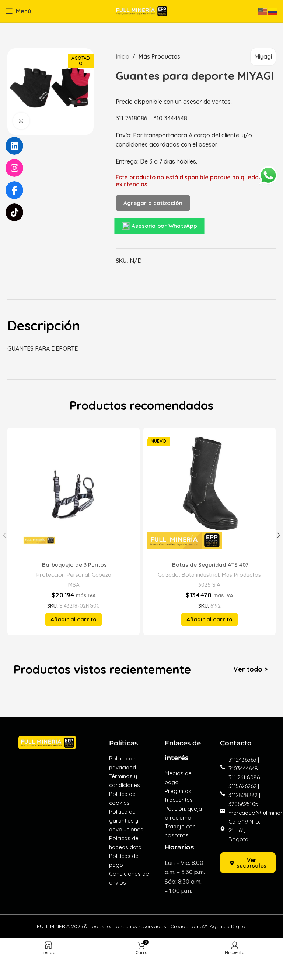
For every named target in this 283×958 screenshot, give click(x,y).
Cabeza (101, 574)
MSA (74, 584)
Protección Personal (62, 574)
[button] (73, 619)
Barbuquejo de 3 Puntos (74, 564)
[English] (263, 10)
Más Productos (159, 56)
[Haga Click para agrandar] (21, 121)
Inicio (122, 56)
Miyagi (263, 56)
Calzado (168, 574)
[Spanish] (272, 10)
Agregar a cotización (152, 202)
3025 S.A (209, 584)
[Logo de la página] (141, 10)
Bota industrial (200, 574)
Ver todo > (250, 669)
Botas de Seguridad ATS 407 (209, 564)
